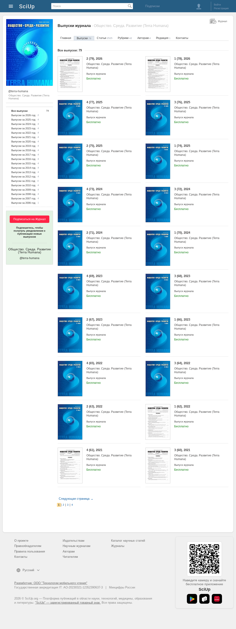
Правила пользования (29, 551)
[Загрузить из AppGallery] (217, 599)
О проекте (21, 540)
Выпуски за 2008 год (23, 194)
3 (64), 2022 (196, 367)
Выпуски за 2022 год (23, 132)
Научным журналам (76, 546)
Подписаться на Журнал (29, 219)
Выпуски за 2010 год (23, 185)
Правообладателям (27, 546)
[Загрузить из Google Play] (192, 599)
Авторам (144, 38)
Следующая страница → (76, 498)
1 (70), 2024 (196, 237)
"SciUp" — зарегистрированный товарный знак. (68, 602)
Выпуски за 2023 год (23, 128)
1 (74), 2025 (196, 150)
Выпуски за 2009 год (23, 189)
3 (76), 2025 (196, 106)
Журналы (117, 546)
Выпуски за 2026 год (23, 115)
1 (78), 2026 (196, 63)
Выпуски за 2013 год (23, 172)
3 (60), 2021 (196, 454)
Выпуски (84, 38)
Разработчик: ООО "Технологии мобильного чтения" (50, 583)
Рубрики (125, 38)
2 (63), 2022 (109, 411)
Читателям (70, 556)
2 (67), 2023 (109, 324)
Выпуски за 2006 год (23, 202)
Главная (65, 38)
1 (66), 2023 (196, 324)
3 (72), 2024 (196, 193)
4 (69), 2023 (109, 280)
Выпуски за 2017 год (23, 154)
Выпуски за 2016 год (23, 159)
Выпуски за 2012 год (23, 176)
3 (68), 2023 (196, 280)
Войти (217, 4)
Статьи (104, 38)
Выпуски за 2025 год (23, 119)
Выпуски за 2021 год (23, 137)
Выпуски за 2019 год (23, 146)
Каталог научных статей (128, 540)
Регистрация (221, 8)
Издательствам (73, 540)
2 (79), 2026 (109, 63)
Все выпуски (19, 110)
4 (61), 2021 (109, 454)
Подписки (152, 6)
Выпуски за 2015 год (23, 163)
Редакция (163, 38)
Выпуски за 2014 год (23, 167)
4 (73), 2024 (109, 193)
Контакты (182, 38)
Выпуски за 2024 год (23, 124)
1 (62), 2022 (196, 411)
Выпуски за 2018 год (23, 150)
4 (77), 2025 (109, 106)
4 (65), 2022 (109, 367)
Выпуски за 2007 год (23, 198)
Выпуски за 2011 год (23, 181)
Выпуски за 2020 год (23, 141)
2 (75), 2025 (109, 150)
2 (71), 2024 (109, 237)
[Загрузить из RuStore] (204, 599)
